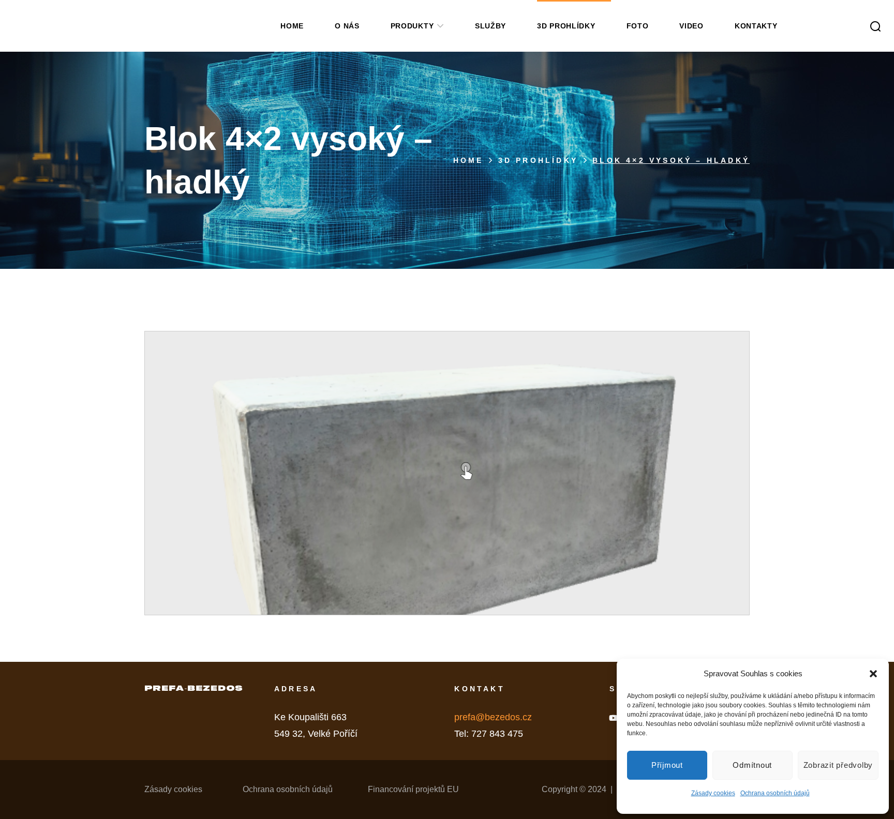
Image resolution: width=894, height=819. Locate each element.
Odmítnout (752, 765)
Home (468, 160)
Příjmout (667, 765)
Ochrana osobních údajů (775, 793)
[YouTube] (613, 718)
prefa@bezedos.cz (493, 717)
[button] (873, 674)
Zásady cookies (713, 793)
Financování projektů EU (413, 789)
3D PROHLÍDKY (538, 160)
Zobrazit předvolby (838, 765)
